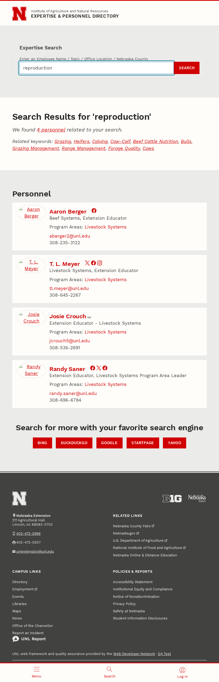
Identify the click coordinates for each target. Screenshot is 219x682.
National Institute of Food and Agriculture (147, 548)
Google (109, 443)
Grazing (62, 141)
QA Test (164, 654)
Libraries (19, 604)
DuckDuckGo (74, 443)
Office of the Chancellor (32, 626)
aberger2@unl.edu (69, 236)
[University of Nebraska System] (197, 499)
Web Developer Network (134, 654)
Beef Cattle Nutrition (155, 141)
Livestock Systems (106, 227)
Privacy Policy (124, 604)
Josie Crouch (67, 316)
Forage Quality (124, 148)
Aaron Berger (67, 211)
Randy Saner (67, 368)
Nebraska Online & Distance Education (145, 555)
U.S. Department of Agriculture (138, 540)
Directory (20, 582)
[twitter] (87, 263)
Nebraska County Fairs (132, 526)
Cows (148, 148)
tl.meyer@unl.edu (69, 288)
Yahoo (174, 443)
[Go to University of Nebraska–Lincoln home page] (19, 14)
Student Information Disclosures (140, 618)
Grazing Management (35, 148)
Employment (23, 589)
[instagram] (99, 263)
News (17, 618)
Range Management (83, 148)
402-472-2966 (28, 534)
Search (187, 68)
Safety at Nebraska (129, 611)
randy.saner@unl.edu (73, 393)
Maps (16, 611)
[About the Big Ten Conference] (172, 499)
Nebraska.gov (124, 533)
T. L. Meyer (64, 263)
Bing (42, 443)
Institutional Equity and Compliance (143, 589)
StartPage (142, 443)
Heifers (81, 141)
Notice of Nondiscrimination (136, 597)
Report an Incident (28, 633)
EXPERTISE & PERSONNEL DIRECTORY (75, 16)
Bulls (186, 141)
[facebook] (94, 211)
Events (18, 597)
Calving (100, 141)
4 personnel (51, 130)
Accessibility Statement (132, 582)
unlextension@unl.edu (35, 551)
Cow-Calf (120, 141)
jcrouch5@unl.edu (69, 340)
